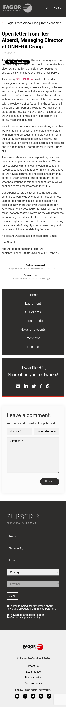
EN (59, 8)
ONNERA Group (25, 79)
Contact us (32, 666)
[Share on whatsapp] (48, 386)
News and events (33, 329)
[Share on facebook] (41, 386)
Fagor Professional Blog (22, 23)
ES (55, 8)
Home (33, 295)
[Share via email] (18, 386)
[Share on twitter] (33, 386)
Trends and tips (51, 23)
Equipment (33, 303)
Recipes (33, 347)
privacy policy (32, 617)
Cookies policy (33, 683)
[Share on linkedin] (26, 386)
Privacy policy (33, 677)
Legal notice (33, 671)
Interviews (33, 338)
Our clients (33, 312)
